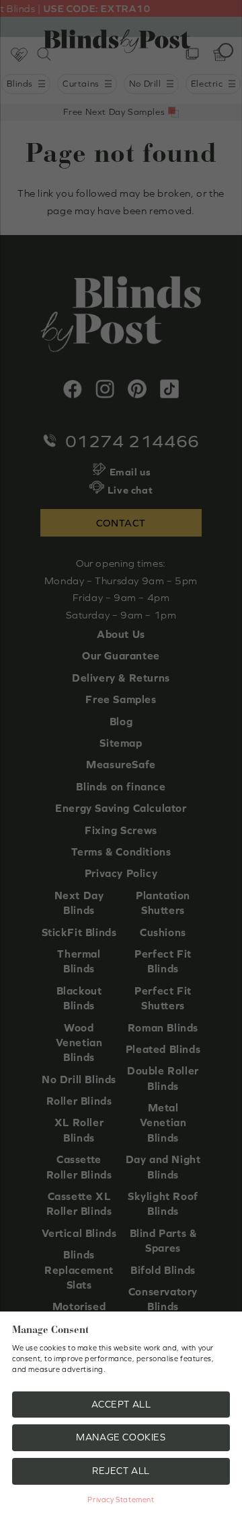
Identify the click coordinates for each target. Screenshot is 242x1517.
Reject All (121, 1470)
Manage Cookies (120, 1437)
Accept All (121, 1404)
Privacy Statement (120, 1500)
